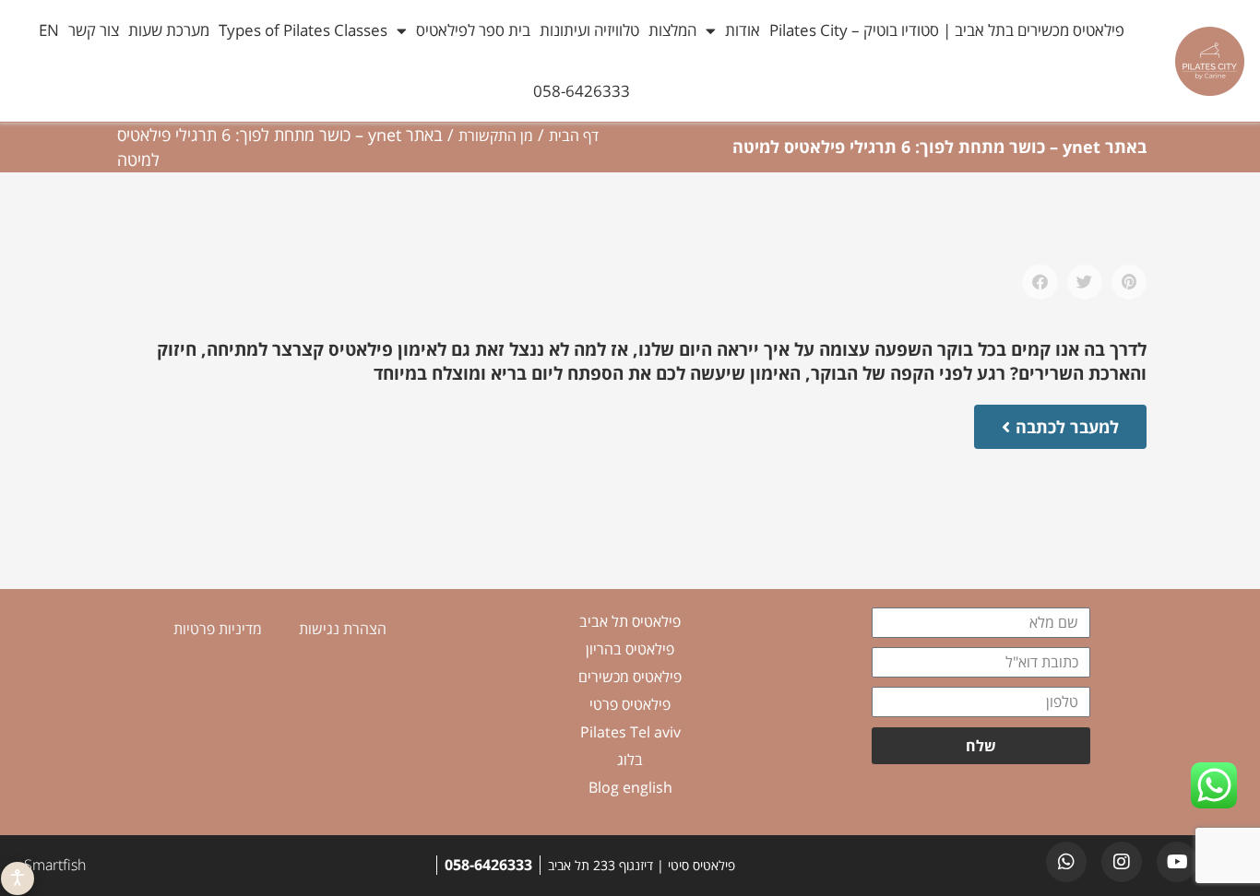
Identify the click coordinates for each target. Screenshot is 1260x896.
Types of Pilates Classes (303, 30)
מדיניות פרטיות (217, 629)
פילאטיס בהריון (630, 649)
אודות (742, 30)
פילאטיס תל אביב (630, 621)
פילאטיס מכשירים (630, 676)
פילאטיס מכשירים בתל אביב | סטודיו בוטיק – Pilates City (946, 30)
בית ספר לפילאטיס (473, 30)
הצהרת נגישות (342, 629)
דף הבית (574, 135)
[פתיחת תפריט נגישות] (17, 878)
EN (49, 30)
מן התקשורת (495, 135)
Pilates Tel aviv (630, 732)
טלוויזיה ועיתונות (589, 30)
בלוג (630, 759)
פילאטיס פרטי (630, 704)
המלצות (672, 30)
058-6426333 (581, 90)
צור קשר (93, 30)
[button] (1129, 282)
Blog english (630, 787)
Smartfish (55, 865)
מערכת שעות (168, 30)
